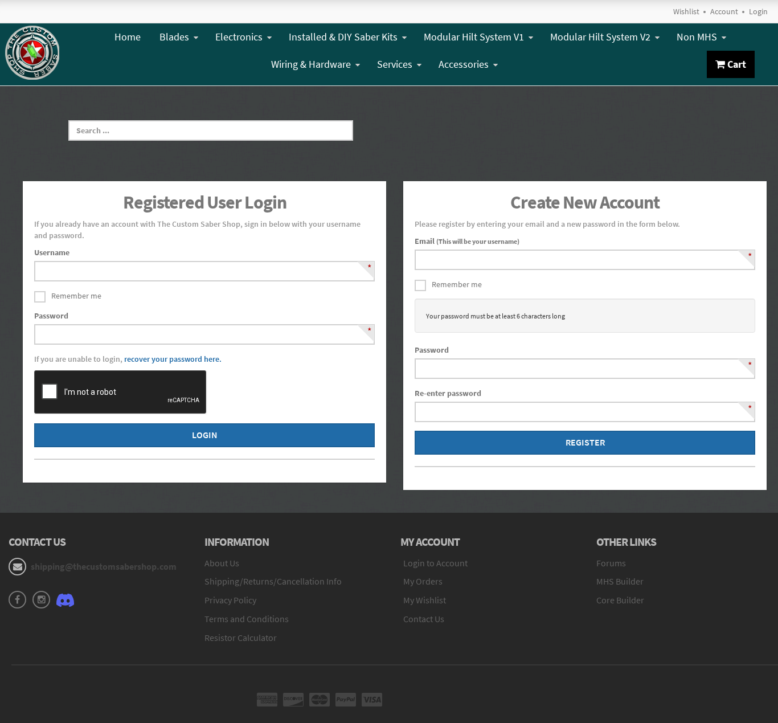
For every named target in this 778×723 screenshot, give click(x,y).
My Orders (423, 581)
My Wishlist (424, 600)
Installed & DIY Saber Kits (343, 36)
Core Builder (620, 600)
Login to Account (435, 563)
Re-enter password (448, 393)
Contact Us (423, 618)
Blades (174, 36)
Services (394, 64)
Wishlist (686, 11)
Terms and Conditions (246, 618)
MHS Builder (620, 581)
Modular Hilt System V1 (474, 36)
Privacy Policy (230, 600)
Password (51, 316)
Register (585, 442)
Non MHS (697, 36)
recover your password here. (173, 359)
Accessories (464, 64)
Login (758, 11)
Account (724, 11)
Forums (611, 563)
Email (467, 241)
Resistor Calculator (240, 637)
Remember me (76, 296)
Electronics (239, 36)
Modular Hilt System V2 (600, 36)
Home (127, 36)
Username (51, 252)
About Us (221, 563)
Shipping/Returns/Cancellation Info (273, 581)
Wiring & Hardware (311, 64)
